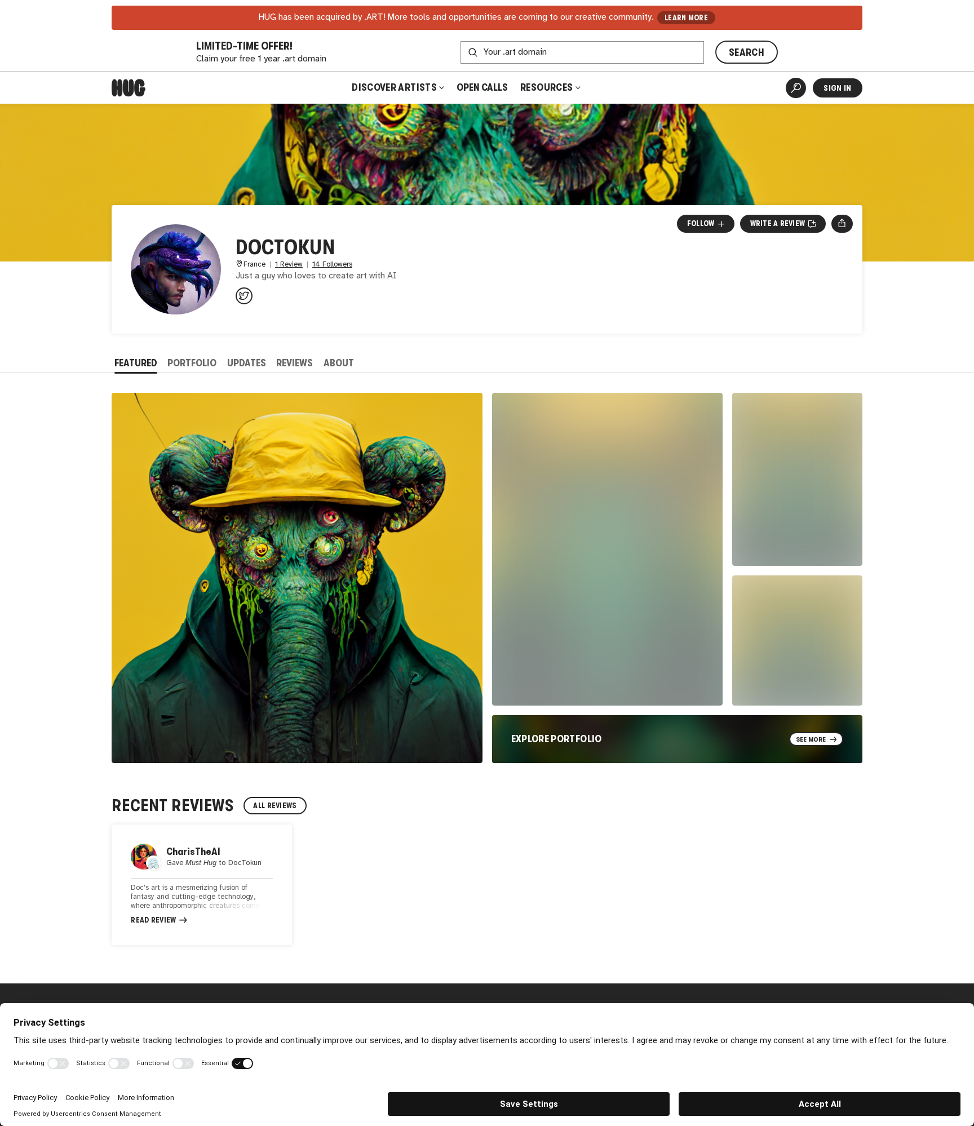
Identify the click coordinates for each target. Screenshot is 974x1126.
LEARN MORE (686, 18)
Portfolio (191, 363)
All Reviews (274, 805)
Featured (135, 363)
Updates (246, 363)
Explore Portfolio (556, 738)
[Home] (128, 87)
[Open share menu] (841, 224)
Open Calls (482, 87)
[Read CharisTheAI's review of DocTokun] (202, 884)
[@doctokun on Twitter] (244, 295)
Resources (547, 87)
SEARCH (746, 52)
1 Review (289, 264)
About (339, 363)
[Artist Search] (796, 88)
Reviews (294, 363)
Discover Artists (394, 87)
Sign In (837, 87)
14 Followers (332, 264)
